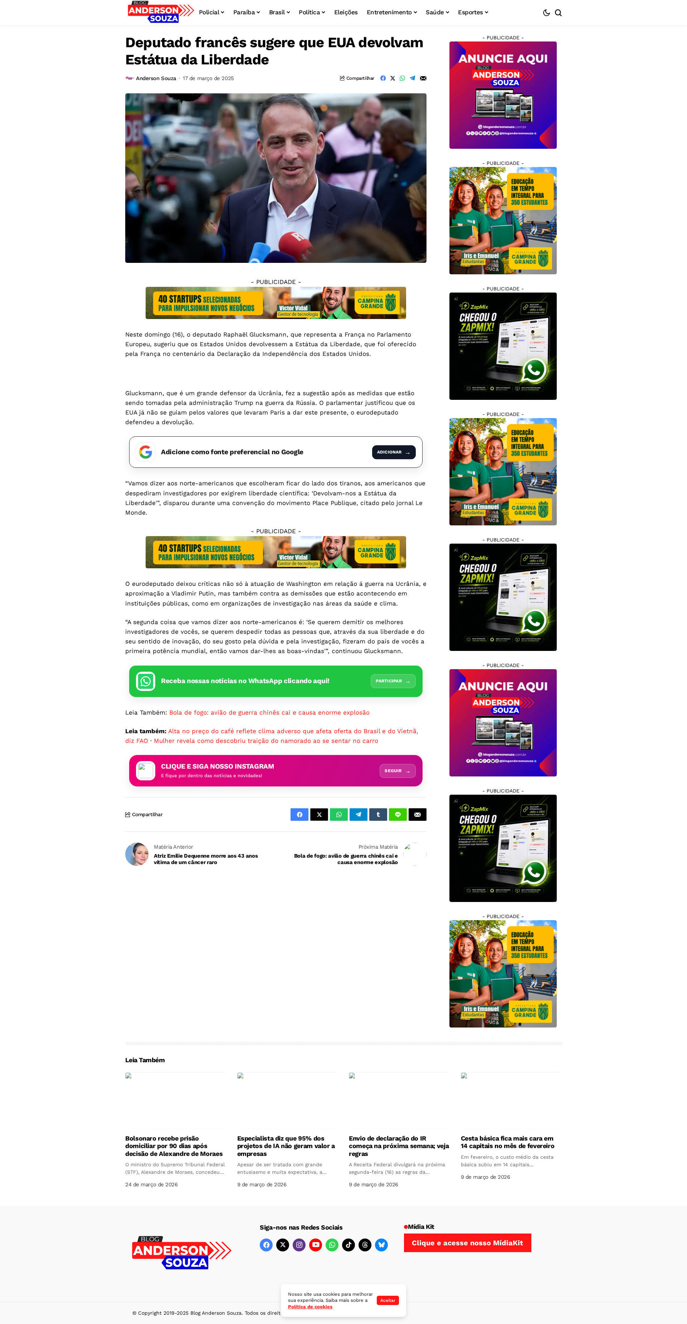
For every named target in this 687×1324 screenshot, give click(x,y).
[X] (282, 1245)
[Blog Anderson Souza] (181, 1254)
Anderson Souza (156, 78)
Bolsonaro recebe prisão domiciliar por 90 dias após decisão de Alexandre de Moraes (174, 1145)
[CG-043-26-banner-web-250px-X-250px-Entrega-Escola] (503, 220)
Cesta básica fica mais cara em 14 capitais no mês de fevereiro (508, 1142)
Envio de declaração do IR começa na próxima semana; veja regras (399, 1145)
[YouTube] (315, 1245)
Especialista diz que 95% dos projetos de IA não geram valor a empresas (286, 1145)
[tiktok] (348, 1245)
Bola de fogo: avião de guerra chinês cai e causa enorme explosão (269, 712)
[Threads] (365, 1245)
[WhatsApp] (332, 1245)
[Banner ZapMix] (503, 346)
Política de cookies (310, 1306)
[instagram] (299, 1245)
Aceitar (387, 1300)
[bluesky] (381, 1245)
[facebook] (266, 1245)
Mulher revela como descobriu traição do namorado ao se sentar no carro (266, 740)
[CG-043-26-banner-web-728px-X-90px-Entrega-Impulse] (276, 302)
